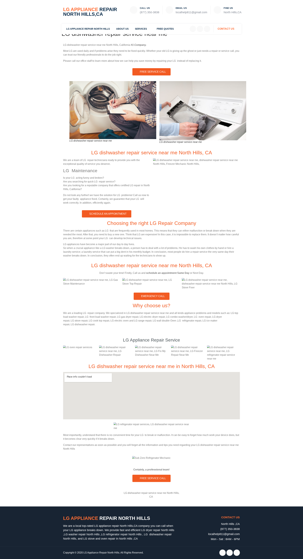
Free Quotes (165, 28)
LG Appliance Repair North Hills (88, 28)
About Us (122, 28)
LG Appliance (90, 12)
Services (141, 28)
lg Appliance (106, 518)
